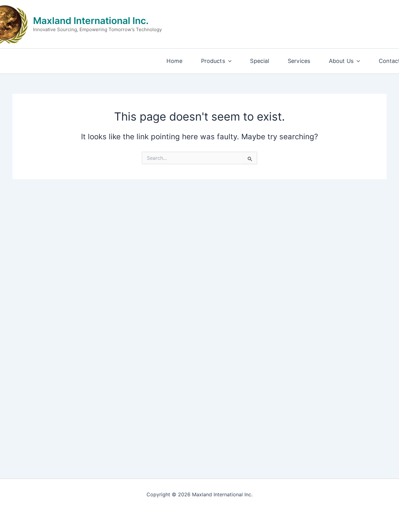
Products (213, 61)
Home (174, 61)
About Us (341, 61)
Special (259, 61)
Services (299, 61)
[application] (228, 61)
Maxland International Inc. (91, 20)
